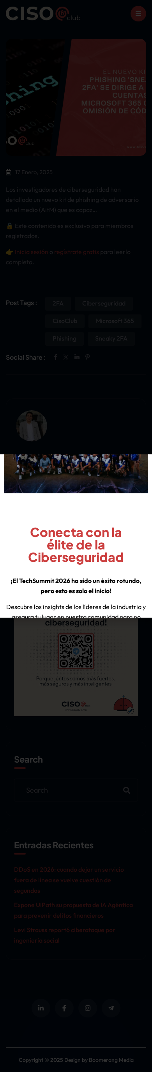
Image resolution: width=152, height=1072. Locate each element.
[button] (141, 465)
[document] (76, 536)
